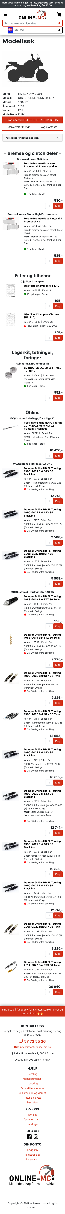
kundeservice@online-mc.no (34, 1047)
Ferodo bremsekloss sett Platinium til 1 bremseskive (40, 165)
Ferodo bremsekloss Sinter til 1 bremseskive (43, 220)
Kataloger (32, 1124)
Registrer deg (32, 1154)
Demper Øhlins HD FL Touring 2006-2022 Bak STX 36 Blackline (42, 553)
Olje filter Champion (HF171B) (42, 285)
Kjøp (58, 205)
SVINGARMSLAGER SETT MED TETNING (43, 369)
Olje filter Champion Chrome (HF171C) (41, 316)
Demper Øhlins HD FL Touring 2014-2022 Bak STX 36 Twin (42, 963)
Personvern (32, 1159)
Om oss (32, 1114)
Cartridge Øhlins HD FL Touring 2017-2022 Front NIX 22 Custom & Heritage (43, 425)
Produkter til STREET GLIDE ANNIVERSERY (32, 120)
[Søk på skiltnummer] (59, 30)
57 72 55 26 (34, 1041)
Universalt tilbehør (19, 127)
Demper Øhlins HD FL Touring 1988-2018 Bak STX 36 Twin (42, 598)
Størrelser (32, 1102)
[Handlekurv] (59, 14)
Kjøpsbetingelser (32, 1078)
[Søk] (59, 23)
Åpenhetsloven (32, 1119)
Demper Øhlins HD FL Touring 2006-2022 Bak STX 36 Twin (42, 925)
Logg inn (32, 1149)
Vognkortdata (49, 127)
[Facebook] (29, 1137)
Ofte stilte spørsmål (32, 1088)
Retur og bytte (32, 1097)
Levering (32, 1083)
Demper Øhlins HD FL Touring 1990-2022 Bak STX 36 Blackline (42, 471)
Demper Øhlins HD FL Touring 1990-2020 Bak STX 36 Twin (42, 674)
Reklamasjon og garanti (32, 1092)
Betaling (32, 1074)
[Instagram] (36, 1137)
